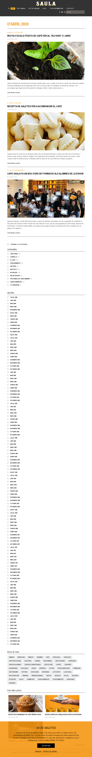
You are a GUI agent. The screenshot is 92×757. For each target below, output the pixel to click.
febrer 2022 (14, 385)
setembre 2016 (15, 578)
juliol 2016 (13, 582)
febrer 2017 (14, 563)
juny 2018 (13, 516)
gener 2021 (13, 422)
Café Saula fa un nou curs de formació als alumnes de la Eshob (45, 173)
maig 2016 (13, 588)
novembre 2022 (15, 363)
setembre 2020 (15, 435)
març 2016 (13, 594)
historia (24, 672)
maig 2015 (13, 622)
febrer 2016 (14, 597)
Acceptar (46, 745)
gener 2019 (13, 494)
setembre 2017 (15, 544)
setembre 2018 (15, 507)
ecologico (24, 668)
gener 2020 (13, 457)
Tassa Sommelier (16, 282)
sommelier (30, 679)
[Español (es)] (9, 8)
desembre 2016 (15, 569)
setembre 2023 (15, 332)
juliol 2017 (13, 547)
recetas (57, 676)
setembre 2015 (15, 613)
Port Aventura (14, 676)
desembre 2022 (15, 360)
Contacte (70, 8)
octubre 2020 (14, 432)
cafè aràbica (48, 661)
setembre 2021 (15, 400)
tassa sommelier (43, 679)
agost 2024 (13, 313)
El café (10, 103)
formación (76, 668)
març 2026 (13, 307)
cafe (47, 657)
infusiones (45, 672)
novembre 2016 (15, 572)
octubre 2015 (14, 610)
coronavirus (13, 668)
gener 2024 (13, 322)
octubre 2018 (14, 503)
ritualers (12, 679)
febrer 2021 (14, 419)
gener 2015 (13, 635)
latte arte (56, 672)
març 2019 (13, 488)
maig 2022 (13, 375)
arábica (11, 657)
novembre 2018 (15, 500)
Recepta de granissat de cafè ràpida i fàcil (24, 714)
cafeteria (28, 661)
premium (25, 676)
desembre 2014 (15, 638)
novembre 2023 (15, 328)
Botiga (34, 8)
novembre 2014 (15, 641)
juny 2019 (13, 478)
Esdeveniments (19, 170)
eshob (34, 668)
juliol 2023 (13, 338)
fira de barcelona (64, 668)
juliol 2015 (13, 616)
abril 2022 (13, 378)
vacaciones (70, 679)
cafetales (67, 657)
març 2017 (13, 560)
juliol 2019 (13, 475)
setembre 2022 (15, 369)
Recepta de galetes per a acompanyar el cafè (34, 106)
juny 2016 (13, 585)
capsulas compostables (33, 664)
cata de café (48, 664)
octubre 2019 (14, 466)
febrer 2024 (14, 319)
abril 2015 (13, 625)
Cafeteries (14, 254)
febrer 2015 (14, 632)
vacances (12, 683)
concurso (68, 664)
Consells (10, 32)
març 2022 (13, 382)
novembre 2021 (15, 394)
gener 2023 (13, 357)
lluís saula (67, 672)
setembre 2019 (15, 469)
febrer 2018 (14, 528)
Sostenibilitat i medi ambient (20, 279)
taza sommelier (58, 679)
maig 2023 (13, 344)
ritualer (75, 676)
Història (13, 266)
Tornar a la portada (18, 244)
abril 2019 (13, 485)
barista (30, 657)
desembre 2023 (15, 325)
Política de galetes (50, 751)
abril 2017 (13, 557)
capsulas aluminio (15, 664)
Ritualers (19, 32)
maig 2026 (13, 303)
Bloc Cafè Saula (17, 3)
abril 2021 (13, 413)
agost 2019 (13, 472)
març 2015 (13, 628)
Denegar (38, 751)
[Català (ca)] (13, 8)
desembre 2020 (15, 425)
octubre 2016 (14, 575)
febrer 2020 (14, 453)
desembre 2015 (15, 603)
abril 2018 (13, 522)
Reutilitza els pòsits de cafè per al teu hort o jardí (38, 35)
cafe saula (56, 657)
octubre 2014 (14, 644)
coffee (58, 664)
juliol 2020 (13, 438)
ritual (66, 676)
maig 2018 (13, 519)
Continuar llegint (13, 92)
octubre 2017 (14, 541)
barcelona (21, 657)
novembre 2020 (15, 428)
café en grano (60, 661)
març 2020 (13, 450)
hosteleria (34, 672)
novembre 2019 (15, 463)
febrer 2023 (14, 353)
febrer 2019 (14, 491)
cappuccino (72, 661)
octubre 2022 (14, 366)
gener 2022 (13, 388)
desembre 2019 (15, 460)
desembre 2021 (15, 391)
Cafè (21, 8)
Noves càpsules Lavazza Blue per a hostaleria (63, 714)
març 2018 (13, 525)
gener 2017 (13, 566)
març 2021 (13, 416)
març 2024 (13, 316)
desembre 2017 (15, 535)
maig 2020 (13, 444)
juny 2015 (13, 619)
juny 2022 (13, 372)
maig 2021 (13, 410)
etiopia (51, 668)
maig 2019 (13, 482)
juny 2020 (13, 441)
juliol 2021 (13, 403)
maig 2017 (13, 553)
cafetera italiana (15, 661)
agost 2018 (13, 510)
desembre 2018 (15, 497)
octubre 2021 (14, 397)
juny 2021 (13, 407)
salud (21, 679)
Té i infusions (14, 285)
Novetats (13, 269)
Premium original (37, 676)
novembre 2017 (15, 538)
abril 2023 (13, 347)
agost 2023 (13, 335)
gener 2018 (13, 532)
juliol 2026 (13, 297)
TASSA (56, 8)
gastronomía (13, 672)
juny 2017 (13, 550)
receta (49, 676)
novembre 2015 (15, 607)
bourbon (40, 657)
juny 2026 (13, 300)
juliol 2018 (13, 513)
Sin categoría (15, 276)
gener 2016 (13, 600)
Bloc (44, 8)
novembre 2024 (15, 310)
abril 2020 (13, 447)
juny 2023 (13, 341)
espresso (42, 668)
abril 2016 (13, 591)
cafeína (37, 661)
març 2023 (13, 350)
